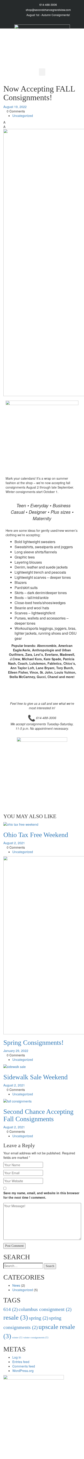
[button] (42, 72)
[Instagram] (66, 21)
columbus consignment (45, 1309)
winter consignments (35, 1337)
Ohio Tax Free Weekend (35, 834)
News (16, 1285)
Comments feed (23, 1366)
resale (15, 1317)
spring (38, 1318)
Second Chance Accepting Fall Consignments (38, 1115)
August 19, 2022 (15, 106)
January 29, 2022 (15, 1050)
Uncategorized (22, 115)
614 (10, 1309)
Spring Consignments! (33, 1042)
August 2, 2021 (14, 843)
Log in (16, 1357)
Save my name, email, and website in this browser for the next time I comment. (41, 1195)
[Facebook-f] (75, 21)
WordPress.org (23, 1370)
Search (50, 1266)
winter (17, 1337)
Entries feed (20, 1361)
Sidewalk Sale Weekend (35, 1077)
